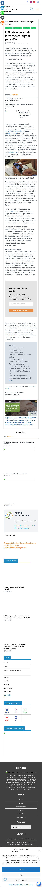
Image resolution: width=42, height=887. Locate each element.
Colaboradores (21, 807)
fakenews (13, 211)
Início (21, 799)
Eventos (6, 674)
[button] (39, 850)
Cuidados (6, 663)
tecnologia (26, 28)
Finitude (6, 677)
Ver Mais (7, 695)
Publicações (7, 684)
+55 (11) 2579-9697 (18, 839)
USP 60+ (33, 28)
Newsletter (21, 814)
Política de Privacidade (26, 884)
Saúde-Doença (8, 688)
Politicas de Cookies (14, 884)
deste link (13, 152)
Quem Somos (21, 817)
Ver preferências (21, 880)
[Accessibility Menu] (39, 884)
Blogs (21, 803)
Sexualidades (7, 691)
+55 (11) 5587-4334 (30, 839)
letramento (9, 28)
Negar (21, 875)
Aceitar (21, 869)
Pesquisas (6, 681)
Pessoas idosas (17, 28)
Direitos (6, 666)
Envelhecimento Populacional (12, 670)
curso (18, 132)
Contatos (21, 810)
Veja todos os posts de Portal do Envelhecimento (25, 527)
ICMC (11, 380)
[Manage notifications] (5, 879)
